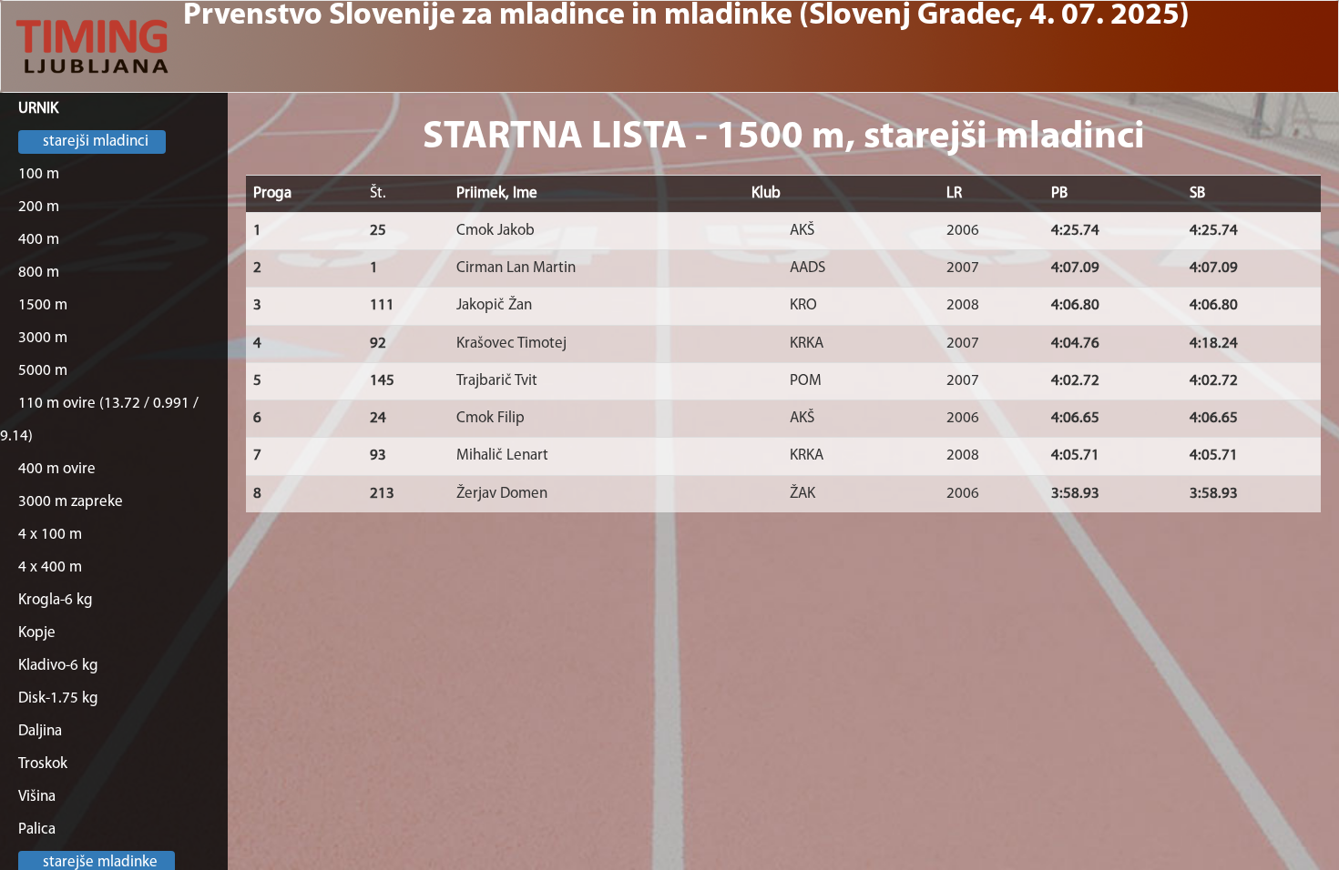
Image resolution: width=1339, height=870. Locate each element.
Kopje (37, 633)
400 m (38, 240)
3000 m (42, 338)
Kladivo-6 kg (58, 665)
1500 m (42, 305)
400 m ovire (57, 469)
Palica (37, 829)
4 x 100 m (50, 534)
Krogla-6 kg (55, 600)
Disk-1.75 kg (58, 698)
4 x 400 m (50, 567)
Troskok (42, 764)
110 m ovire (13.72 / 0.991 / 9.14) (99, 420)
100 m (38, 174)
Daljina (40, 731)
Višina (37, 796)
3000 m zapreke (70, 502)
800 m (38, 272)
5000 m (42, 371)
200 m (38, 207)
